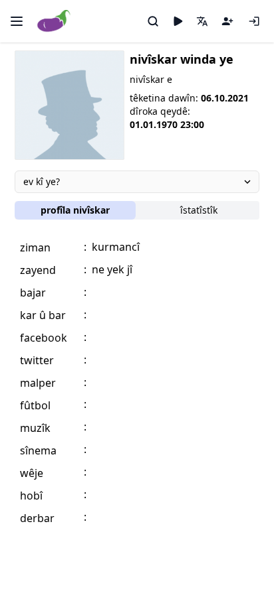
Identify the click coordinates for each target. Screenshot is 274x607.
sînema (38, 450)
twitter (37, 360)
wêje (31, 473)
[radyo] (177, 21)
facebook (43, 337)
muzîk (35, 428)
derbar (37, 518)
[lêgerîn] (153, 21)
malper (38, 382)
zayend (38, 270)
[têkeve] (254, 21)
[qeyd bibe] (227, 21)
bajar (33, 292)
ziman (35, 247)
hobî (31, 495)
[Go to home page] (54, 21)
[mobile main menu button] (17, 21)
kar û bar (43, 315)
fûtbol (35, 405)
